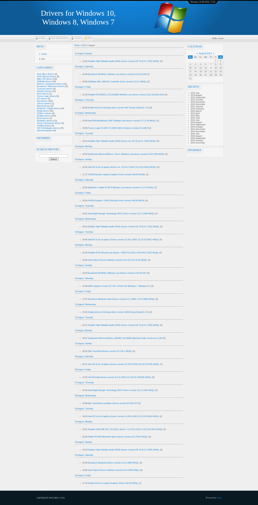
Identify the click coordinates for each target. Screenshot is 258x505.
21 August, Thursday (84, 206)
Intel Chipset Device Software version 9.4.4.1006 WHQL (113, 470)
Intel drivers (42, 101)
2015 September (198, 138)
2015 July (195, 134)
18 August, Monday (83, 245)
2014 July (195, 120)
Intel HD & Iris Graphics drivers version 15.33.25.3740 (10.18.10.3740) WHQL (123, 364)
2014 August (196, 122)
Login (77, 38)
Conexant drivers (45, 89)
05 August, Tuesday (84, 408)
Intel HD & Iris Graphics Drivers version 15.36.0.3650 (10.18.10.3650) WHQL (123, 416)
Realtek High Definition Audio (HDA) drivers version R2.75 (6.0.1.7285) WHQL (123, 450)
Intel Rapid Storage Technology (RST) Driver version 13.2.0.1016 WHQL (121, 390)
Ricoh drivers (43, 118)
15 (216, 68)
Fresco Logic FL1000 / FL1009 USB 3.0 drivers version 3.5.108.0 (118, 128)
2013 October (197, 100)
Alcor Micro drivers (45, 74)
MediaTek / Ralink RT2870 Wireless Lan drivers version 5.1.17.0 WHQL (121, 187)
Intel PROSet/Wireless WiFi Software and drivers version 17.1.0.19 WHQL (122, 121)
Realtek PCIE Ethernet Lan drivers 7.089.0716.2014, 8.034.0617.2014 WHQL (123, 252)
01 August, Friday (83, 475)
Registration (59, 38)
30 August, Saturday (84, 66)
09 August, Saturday (84, 356)
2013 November (198, 102)
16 (220, 68)
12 (200, 68)
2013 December (198, 104)
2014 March (196, 111)
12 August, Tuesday (84, 317)
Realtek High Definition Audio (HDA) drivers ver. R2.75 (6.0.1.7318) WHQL (122, 141)
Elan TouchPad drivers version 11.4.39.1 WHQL (110, 351)
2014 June (195, 118)
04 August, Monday (83, 421)
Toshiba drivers (44, 125)
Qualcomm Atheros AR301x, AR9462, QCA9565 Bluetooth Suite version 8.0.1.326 (125, 338)
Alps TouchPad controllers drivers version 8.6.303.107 (112, 403)
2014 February (197, 109)
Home (41, 38)
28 (211, 75)
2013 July (195, 93)
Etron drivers (43, 94)
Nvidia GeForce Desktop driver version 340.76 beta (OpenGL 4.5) (118, 107)
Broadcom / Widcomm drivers (50, 86)
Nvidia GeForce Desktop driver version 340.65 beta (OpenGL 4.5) (118, 312)
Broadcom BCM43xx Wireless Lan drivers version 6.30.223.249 (117, 74)
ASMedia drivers (44, 81)
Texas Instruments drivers (49, 123)
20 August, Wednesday (85, 219)
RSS (89, 38)
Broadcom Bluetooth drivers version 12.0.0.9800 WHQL (113, 463)
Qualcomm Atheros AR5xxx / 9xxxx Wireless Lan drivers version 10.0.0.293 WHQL (126, 154)
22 (216, 71)
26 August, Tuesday (84, 133)
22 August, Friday (83, 193)
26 (200, 75)
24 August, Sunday (83, 159)
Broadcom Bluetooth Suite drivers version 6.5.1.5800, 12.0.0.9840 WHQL (121, 299)
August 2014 (205, 53)
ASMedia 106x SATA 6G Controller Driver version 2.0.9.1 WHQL (117, 81)
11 (195, 68)
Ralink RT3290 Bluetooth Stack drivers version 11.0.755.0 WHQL (118, 437)
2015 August (196, 136)
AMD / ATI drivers (45, 79)
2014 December (198, 131)
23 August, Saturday (84, 180)
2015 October (197, 140)
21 (211, 71)
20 (206, 71)
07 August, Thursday (84, 382)
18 (195, 71)
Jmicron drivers (44, 103)
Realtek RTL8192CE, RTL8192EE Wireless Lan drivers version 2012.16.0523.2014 (126, 94)
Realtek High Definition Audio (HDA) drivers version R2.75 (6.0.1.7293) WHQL (123, 325)
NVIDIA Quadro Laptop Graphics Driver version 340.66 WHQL (116, 174)
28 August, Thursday (84, 100)
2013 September (198, 97)
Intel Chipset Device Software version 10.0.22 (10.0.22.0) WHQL (117, 260)
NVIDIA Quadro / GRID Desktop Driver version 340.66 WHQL (116, 200)
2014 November (198, 129)
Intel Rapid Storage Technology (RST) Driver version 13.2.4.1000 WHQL (121, 213)
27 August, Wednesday (85, 113)
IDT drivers (42, 98)
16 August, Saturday (84, 278)
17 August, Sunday (83, 265)
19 (200, 71)
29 (216, 75)
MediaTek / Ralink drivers (48, 108)
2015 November (198, 143)
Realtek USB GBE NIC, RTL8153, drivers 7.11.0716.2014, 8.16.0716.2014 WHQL (125, 429)
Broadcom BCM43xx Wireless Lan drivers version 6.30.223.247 (117, 273)
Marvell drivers (43, 106)
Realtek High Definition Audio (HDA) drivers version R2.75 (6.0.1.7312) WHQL (123, 226)
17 (190, 71)
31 (190, 78)
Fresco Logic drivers (46, 96)
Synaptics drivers (45, 121)
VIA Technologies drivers (48, 128)
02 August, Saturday (84, 455)
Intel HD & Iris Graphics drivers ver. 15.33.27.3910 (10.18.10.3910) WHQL (122, 167)
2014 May (195, 115)
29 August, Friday (83, 87)
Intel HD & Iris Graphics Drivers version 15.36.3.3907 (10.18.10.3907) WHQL (123, 239)
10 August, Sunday (83, 343)
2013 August (196, 95)
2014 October (197, 127)
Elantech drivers (44, 91)
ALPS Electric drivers (46, 76)
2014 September (198, 124)
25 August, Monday (83, 146)
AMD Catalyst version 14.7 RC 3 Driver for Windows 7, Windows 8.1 (119, 286)
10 (190, 68)
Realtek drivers (44, 116)
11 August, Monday (83, 330)
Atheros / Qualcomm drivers (50, 84)
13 (206, 68)
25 (195, 75)
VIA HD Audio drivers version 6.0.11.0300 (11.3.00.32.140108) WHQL (119, 377)
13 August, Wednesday (85, 304)
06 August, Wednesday (85, 395)
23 (220, 71)
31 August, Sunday (83, 53)
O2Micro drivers (44, 113)
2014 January (197, 106)
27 (206, 75)
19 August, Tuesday (84, 232)
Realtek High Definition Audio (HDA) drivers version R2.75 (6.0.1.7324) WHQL (123, 61)
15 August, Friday (83, 291)
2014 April (195, 113)
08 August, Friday (83, 369)
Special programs (45, 130)
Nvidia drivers (43, 111)
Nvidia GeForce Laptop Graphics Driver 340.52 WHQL (113, 483)
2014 (84, 45)
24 (190, 75)
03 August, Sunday (83, 442)
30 (220, 75)
